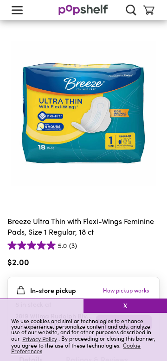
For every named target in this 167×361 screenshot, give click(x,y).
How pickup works (126, 290)
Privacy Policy (39, 338)
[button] (42, 306)
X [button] (125, 306)
